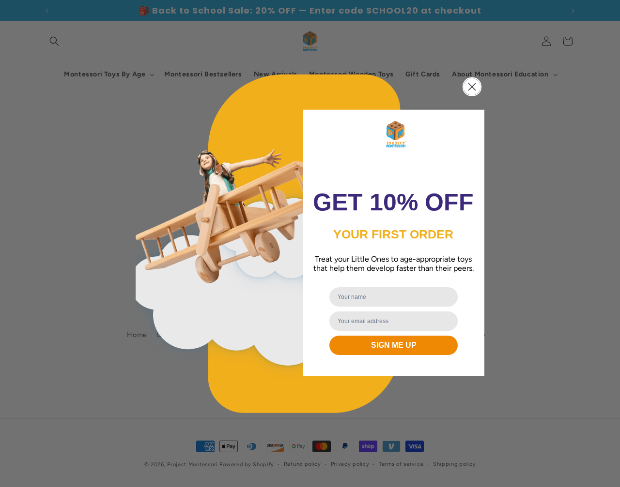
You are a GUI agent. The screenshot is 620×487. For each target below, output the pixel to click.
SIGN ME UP (394, 345)
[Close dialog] (472, 86)
